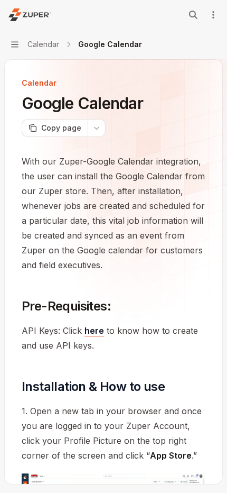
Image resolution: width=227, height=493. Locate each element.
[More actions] (213, 14)
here (94, 330)
